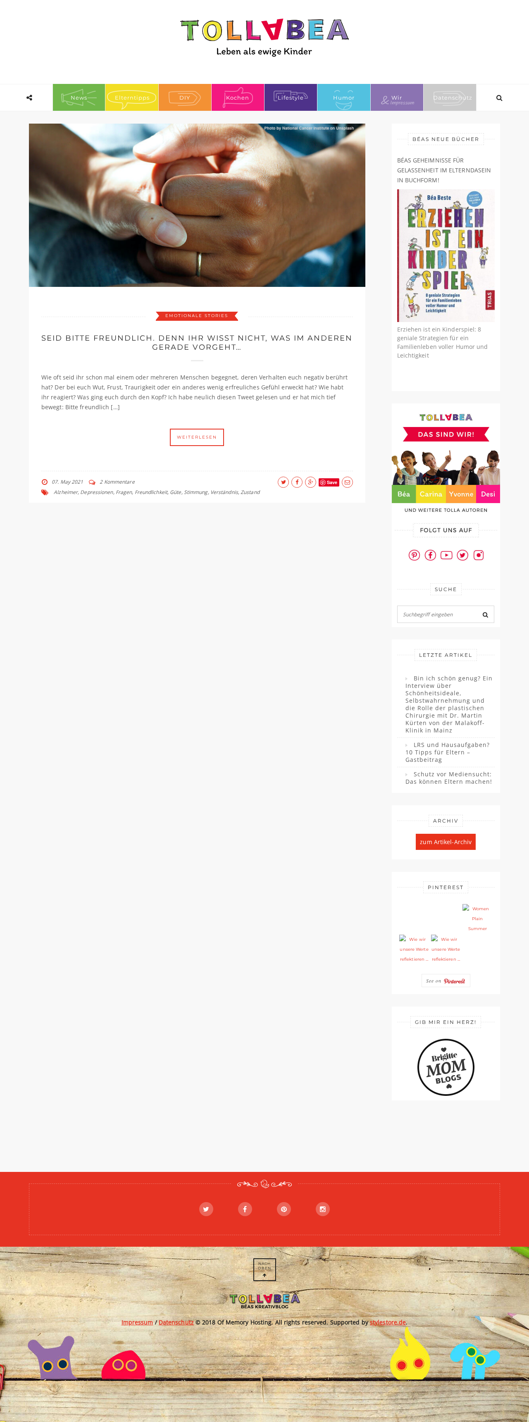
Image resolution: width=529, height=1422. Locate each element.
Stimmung (196, 492)
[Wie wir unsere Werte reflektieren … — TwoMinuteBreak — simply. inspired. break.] (414, 949)
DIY (184, 97)
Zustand (250, 492)
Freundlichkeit (151, 492)
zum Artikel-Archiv (446, 842)
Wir (396, 97)
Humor (344, 97)
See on (434, 980)
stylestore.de (388, 1322)
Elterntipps (132, 97)
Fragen (124, 492)
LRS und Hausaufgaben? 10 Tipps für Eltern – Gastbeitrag (447, 752)
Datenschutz (452, 97)
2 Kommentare (117, 481)
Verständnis (224, 492)
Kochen (237, 97)
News (79, 97)
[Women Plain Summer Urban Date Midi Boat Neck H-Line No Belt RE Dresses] (477, 919)
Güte (175, 492)
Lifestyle (291, 97)
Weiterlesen (197, 437)
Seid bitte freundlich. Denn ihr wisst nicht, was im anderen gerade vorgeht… (197, 343)
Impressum (137, 1322)
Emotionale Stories (196, 315)
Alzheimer (66, 492)
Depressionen (96, 492)
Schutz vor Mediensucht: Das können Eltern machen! (448, 778)
